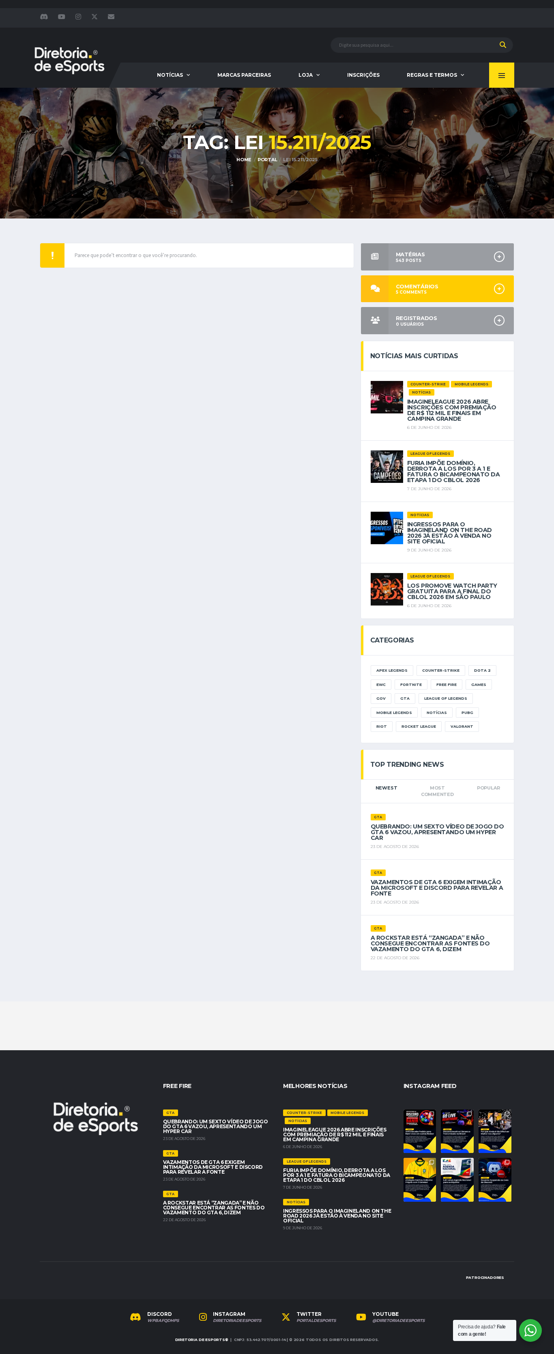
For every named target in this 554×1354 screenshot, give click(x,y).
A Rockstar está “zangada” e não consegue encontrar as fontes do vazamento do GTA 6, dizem (430, 943)
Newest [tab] (386, 788)
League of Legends (445, 698)
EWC (381, 684)
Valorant (462, 726)
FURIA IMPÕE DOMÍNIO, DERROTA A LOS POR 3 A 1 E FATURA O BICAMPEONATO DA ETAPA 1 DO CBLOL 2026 (453, 471)
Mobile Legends (394, 712)
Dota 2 (482, 670)
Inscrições (363, 75)
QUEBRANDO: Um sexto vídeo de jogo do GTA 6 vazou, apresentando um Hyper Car (437, 832)
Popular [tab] (488, 788)
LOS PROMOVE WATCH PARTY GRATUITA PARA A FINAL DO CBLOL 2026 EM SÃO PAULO (452, 591)
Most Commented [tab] (437, 791)
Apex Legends (392, 670)
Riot (381, 726)
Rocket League (419, 726)
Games (478, 684)
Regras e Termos (432, 75)
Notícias (170, 75)
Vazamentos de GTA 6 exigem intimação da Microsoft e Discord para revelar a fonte (437, 887)
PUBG (467, 712)
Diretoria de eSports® (201, 1339)
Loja (305, 75)
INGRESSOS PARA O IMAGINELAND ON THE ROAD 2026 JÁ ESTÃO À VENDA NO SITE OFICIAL (449, 533)
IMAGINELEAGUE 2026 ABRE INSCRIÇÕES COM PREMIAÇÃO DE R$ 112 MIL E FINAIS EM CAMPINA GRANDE (451, 410)
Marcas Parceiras (244, 75)
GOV (381, 698)
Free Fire (446, 684)
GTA (405, 698)
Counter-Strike (441, 670)
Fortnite (411, 684)
